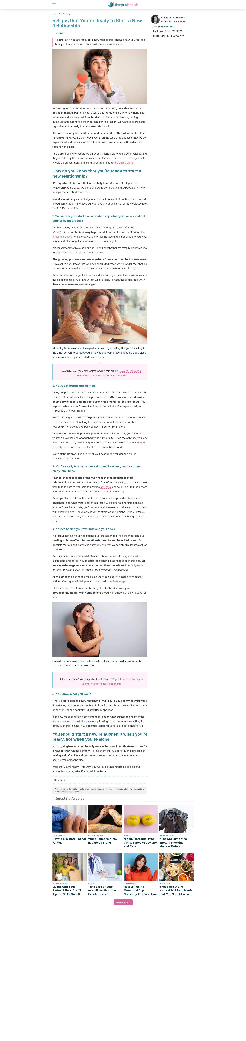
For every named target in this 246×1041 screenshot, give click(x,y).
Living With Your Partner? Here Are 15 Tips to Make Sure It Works (66, 890)
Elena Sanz (179, 21)
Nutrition (164, 884)
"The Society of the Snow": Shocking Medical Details (173, 842)
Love (54, 14)
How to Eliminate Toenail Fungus (69, 840)
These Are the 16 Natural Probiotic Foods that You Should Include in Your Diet (175, 890)
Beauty (127, 836)
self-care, (105, 486)
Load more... (123, 902)
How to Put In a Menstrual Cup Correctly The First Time (140, 890)
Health (91, 884)
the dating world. (124, 162)
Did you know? (95, 836)
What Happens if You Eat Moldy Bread (103, 840)
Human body (130, 884)
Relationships (65, 14)
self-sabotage (118, 581)
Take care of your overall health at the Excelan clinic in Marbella (102, 890)
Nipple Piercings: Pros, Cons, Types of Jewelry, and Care (141, 842)
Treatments (58, 836)
